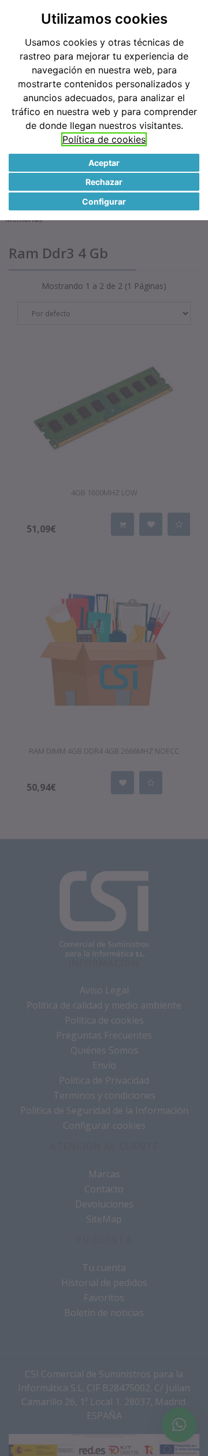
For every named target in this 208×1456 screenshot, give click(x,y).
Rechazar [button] (104, 182)
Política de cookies (104, 139)
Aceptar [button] (104, 163)
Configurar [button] (104, 201)
